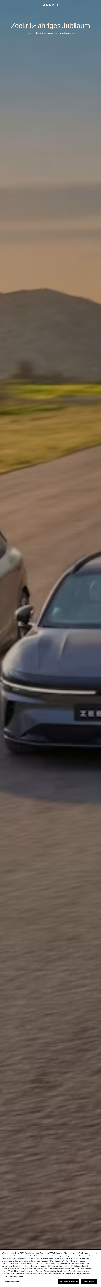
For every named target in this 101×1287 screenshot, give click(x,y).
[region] (50, 1268)
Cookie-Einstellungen (11, 1282)
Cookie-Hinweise (75, 1271)
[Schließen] (97, 1253)
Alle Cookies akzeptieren (68, 1282)
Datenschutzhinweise (52, 1271)
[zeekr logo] (50, 5)
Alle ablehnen (89, 1282)
